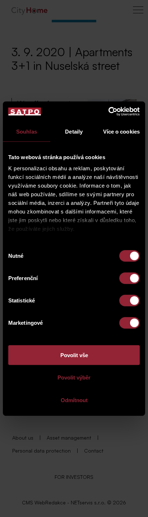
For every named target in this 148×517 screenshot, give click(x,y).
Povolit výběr (74, 377)
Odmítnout (74, 400)
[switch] (129, 278)
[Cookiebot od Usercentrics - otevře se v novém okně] (108, 111)
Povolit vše (74, 355)
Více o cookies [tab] (121, 131)
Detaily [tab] (74, 131)
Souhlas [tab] (26, 131)
